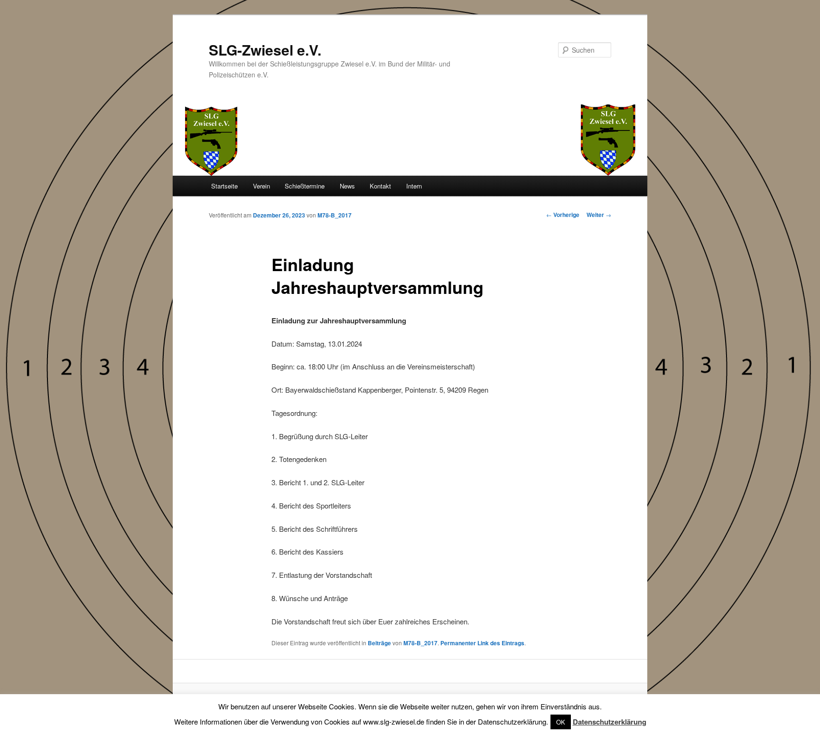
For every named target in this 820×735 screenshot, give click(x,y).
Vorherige (562, 214)
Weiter (599, 214)
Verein (261, 185)
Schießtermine (305, 185)
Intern (414, 185)
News (347, 185)
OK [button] (560, 721)
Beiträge (379, 643)
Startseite (224, 185)
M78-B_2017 (334, 215)
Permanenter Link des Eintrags (482, 643)
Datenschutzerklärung (609, 721)
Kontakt (380, 185)
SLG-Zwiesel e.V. (265, 49)
